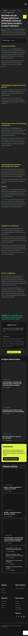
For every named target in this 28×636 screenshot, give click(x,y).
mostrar (13, 40)
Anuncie (17, 603)
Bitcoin (3, 56)
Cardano (14, 52)
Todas (2, 588)
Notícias (5, 10)
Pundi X (15, 191)
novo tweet (8, 49)
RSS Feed (3, 601)
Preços (3, 607)
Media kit (3, 605)
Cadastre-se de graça (10, 459)
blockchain (4, 171)
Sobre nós (17, 605)
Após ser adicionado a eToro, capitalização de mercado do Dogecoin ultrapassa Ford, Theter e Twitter (12, 317)
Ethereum (4, 592)
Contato (17, 601)
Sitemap (3, 603)
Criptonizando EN (19, 588)
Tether (3, 196)
